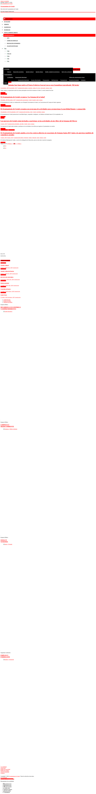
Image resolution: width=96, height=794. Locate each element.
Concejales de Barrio (6, 289)
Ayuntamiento (8, 74)
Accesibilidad (4, 766)
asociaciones (25, 100)
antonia (26, 88)
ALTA (8, 38)
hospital (34, 100)
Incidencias (7, 29)
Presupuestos (46, 80)
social (45, 137)
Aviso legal (3, 768)
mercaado (43, 88)
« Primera (9, 143)
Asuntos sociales (4, 130)
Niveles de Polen (7, 301)
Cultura (9, 82)
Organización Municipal (21, 77)
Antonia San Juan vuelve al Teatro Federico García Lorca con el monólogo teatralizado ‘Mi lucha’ (43, 85)
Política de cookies (5, 770)
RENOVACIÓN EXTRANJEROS (13, 43)
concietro (30, 88)
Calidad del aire (6, 299)
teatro (51, 88)
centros (30, 137)
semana (47, 88)
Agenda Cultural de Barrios (7, 271)
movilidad (38, 112)
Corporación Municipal (23, 80)
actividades (16, 123)
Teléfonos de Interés (7, 302)
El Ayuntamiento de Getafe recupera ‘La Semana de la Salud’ (23, 97)
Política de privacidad (5, 769)
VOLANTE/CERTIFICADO (12, 46)
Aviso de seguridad (5, 771)
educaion (34, 137)
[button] (7, 779)
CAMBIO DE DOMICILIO (12, 40)
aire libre (22, 123)
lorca (39, 88)
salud (37, 100)
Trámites (6, 24)
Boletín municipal (5, 283)
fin (37, 88)
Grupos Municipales (36, 80)
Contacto (83, 80)
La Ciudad (6, 69)
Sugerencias (7, 27)
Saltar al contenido (5, 1)
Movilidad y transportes (6, 106)
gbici (31, 112)
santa (38, 137)
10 (15, 143)
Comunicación (21, 88)
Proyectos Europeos (74, 80)
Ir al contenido (4, 777)
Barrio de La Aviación (67, 72)
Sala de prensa (4, 94)
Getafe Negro (4, 295)
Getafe (30, 100)
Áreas (5, 83)
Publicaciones (3, 262)
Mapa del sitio (48, 774)
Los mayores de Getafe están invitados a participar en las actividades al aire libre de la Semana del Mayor (39, 121)
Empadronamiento (9, 35)
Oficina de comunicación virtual (76, 77)
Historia (9, 72)
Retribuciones (55, 80)
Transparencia (63, 80)
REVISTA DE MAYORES (7, 277)
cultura (34, 88)
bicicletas (28, 112)
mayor (29, 123)
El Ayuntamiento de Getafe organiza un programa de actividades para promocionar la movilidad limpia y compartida (43, 109)
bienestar (26, 137)
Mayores (2, 118)
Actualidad (7, 21)
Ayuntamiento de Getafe (8, 6)
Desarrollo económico (18, 72)
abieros (22, 137)
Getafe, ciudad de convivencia (52, 72)
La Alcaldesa (10, 77)
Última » (20, 143)
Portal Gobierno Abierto (11, 32)
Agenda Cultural (30, 72)
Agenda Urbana (39, 72)
